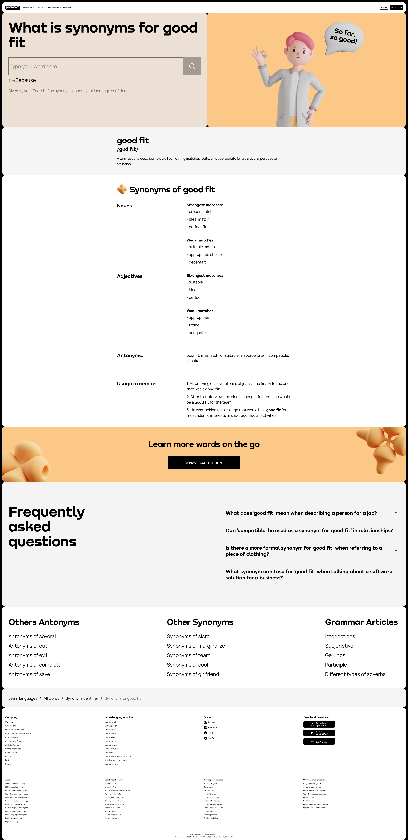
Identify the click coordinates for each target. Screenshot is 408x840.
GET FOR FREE (183, 480)
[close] (259, 345)
